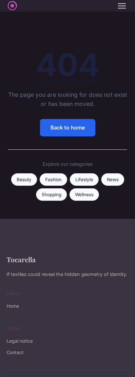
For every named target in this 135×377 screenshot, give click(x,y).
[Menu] (121, 6)
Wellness (84, 194)
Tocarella (21, 259)
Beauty (24, 179)
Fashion (53, 179)
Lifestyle (84, 179)
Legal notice (20, 341)
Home (13, 306)
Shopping (51, 194)
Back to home (67, 127)
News (113, 179)
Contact (15, 352)
